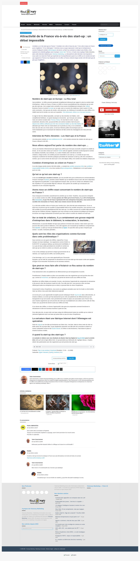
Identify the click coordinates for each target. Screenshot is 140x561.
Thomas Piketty (55, 120)
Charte (103, 102)
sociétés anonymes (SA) (76, 166)
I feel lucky (114, 102)
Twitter (87, 106)
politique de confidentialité (59, 548)
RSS (61, 352)
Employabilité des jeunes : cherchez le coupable (68, 501)
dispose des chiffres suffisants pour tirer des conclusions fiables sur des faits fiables (56, 124)
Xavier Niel (62, 52)
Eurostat (50, 108)
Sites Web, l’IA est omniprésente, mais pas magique (69, 509)
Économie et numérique (32, 29)
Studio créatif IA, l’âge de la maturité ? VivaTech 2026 (70, 513)
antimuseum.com (76, 95)
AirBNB (47, 179)
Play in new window (43, 350)
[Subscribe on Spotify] (105, 68)
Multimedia (36, 24)
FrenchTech (44, 277)
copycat (40, 324)
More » (48, 383)
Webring (108, 102)
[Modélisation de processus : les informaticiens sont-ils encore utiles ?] (83, 402)
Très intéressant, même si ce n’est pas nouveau (76, 112)
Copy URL (71, 358)
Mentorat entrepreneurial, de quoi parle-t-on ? (67, 516)
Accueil (23, 24)
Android (56, 352)
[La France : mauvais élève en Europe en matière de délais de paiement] (57, 402)
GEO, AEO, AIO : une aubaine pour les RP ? (67, 528)
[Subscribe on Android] (109, 68)
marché (37, 227)
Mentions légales (49, 548)
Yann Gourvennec (26, 47)
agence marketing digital (109, 164)
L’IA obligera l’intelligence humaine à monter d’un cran (70, 505)
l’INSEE (60, 151)
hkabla (29, 451)
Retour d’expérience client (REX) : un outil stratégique (70, 532)
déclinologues (52, 50)
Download (53, 350)
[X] (34, 386)
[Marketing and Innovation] (28, 12)
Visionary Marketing (58, 54)
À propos (67, 24)
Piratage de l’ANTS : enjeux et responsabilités (67, 535)
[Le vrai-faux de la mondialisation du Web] (32, 402)
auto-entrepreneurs (66, 168)
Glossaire (44, 24)
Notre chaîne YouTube (109, 114)
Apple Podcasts (43, 352)
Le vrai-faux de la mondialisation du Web (30, 411)
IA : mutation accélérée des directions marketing (68, 539)
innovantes (38, 200)
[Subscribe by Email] (114, 68)
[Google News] (62, 363)
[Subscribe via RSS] (105, 72)
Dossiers (29, 24)
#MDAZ (51, 24)
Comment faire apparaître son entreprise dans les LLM (70, 497)
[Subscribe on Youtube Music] (100, 72)
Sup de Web (81, 338)
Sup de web (78, 295)
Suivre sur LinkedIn (106, 45)
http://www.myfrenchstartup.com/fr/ (36, 458)
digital (65, 227)
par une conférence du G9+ (55, 139)
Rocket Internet (56, 328)
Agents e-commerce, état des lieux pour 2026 (67, 520)
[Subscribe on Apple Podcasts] (100, 68)
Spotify (51, 352)
